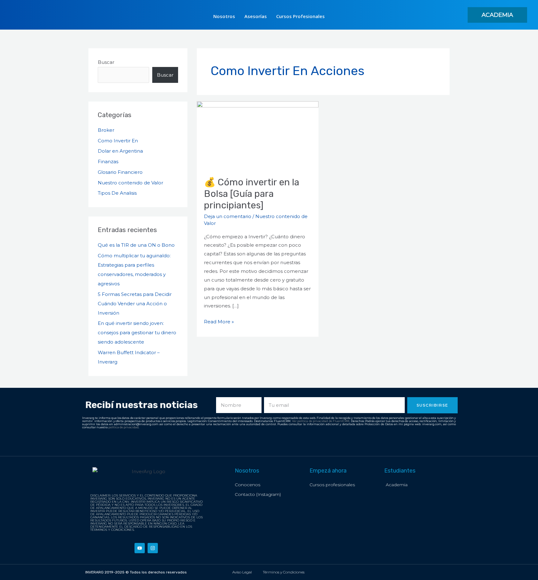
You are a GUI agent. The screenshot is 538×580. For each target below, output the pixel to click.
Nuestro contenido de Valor (130, 183)
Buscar (106, 62)
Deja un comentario (227, 216)
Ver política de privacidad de (312, 421)
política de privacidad (123, 427)
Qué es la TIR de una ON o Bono (136, 245)
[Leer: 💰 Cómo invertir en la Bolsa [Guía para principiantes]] (258, 135)
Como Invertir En (118, 141)
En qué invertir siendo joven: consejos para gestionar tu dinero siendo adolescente (137, 332)
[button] (497, 15)
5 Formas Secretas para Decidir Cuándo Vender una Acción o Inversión (135, 303)
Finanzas (108, 161)
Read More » (219, 321)
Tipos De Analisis (117, 193)
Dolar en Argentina (120, 151)
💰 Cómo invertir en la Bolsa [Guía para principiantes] (251, 194)
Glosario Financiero (120, 172)
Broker (106, 130)
